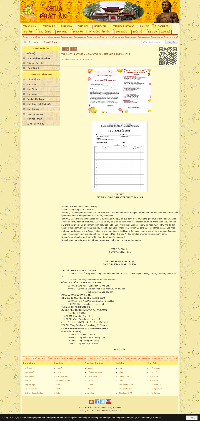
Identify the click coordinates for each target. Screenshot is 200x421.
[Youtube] (108, 404)
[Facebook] (97, 404)
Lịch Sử (120, 363)
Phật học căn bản (63, 380)
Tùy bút (90, 380)
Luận (58, 393)
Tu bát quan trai (31, 389)
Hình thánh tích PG (157, 385)
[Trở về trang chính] (92, 404)
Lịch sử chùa (30, 372)
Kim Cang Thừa (62, 376)
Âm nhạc (91, 393)
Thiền (58, 372)
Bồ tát (121, 372)
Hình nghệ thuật (156, 389)
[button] (31, 26)
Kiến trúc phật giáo (95, 372)
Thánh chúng (124, 376)
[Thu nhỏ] (65, 49)
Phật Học (58, 363)
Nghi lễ (90, 368)
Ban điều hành (30, 376)
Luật (58, 389)
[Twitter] (103, 404)
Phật (120, 368)
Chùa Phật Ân (155, 368)
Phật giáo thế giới (125, 389)
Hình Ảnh (152, 363)
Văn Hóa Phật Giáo (94, 363)
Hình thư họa (155, 393)
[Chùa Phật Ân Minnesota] (113, 11)
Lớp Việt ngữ (30, 385)
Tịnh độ (59, 368)
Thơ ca (90, 385)
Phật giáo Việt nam (126, 385)
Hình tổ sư (154, 380)
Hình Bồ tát (154, 376)
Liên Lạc (28, 380)
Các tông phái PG (125, 393)
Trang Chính (29, 363)
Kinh (58, 385)
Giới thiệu (28, 368)
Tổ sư (121, 380)
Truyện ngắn (92, 376)
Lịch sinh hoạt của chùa (34, 393)
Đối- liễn (91, 389)
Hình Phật (153, 372)
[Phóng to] (74, 49)
